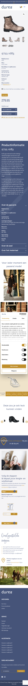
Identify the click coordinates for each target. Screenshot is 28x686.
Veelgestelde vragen (6, 625)
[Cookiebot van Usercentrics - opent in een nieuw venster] (19, 314)
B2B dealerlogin (5, 630)
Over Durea (4, 603)
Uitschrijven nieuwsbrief (7, 628)
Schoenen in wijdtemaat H (7, 647)
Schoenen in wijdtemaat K (7, 650)
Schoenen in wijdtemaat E (7, 643)
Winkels (3, 608)
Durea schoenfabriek (6, 606)
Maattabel (4, 621)
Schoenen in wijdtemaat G (7, 645)
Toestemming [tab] (5, 318)
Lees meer (4, 95)
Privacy (5, 682)
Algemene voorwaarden (13, 682)
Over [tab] (23, 318)
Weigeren (14, 371)
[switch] (24, 350)
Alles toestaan (14, 366)
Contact (3, 623)
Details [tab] (14, 318)
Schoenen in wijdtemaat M (7, 652)
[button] (23, 14)
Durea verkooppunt (15, 440)
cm (14, 514)
